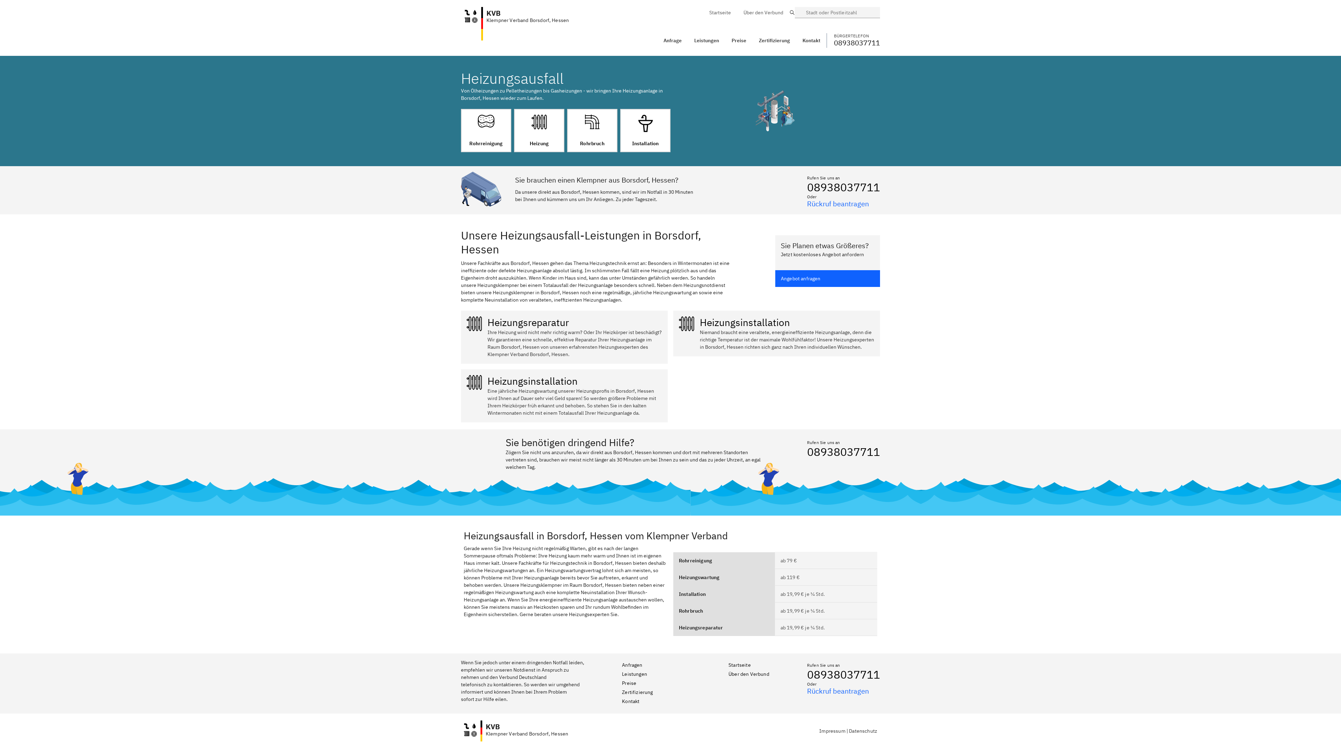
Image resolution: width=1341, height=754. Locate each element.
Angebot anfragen (801, 278)
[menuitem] (720, 12)
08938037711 (843, 187)
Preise (629, 683)
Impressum (832, 731)
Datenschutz (863, 731)
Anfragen (632, 665)
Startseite (739, 665)
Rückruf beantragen (838, 203)
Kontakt (630, 701)
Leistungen (706, 40)
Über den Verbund (748, 674)
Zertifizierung (637, 692)
